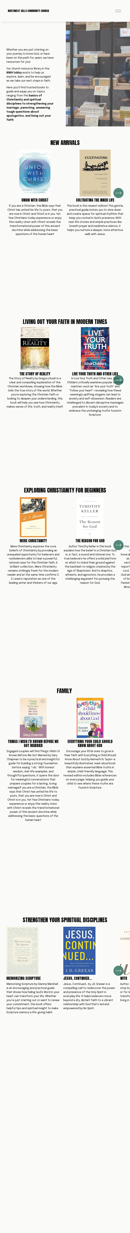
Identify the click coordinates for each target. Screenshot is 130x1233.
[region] (65, 193)
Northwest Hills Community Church (28, 11)
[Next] (118, 193)
